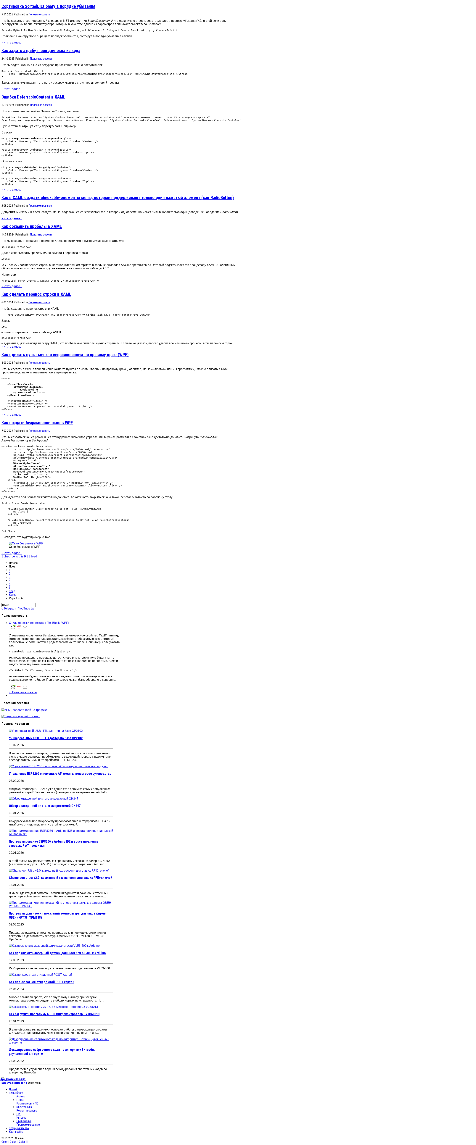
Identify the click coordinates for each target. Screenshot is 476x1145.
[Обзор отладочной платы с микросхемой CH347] (43, 798)
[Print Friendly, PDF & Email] (19, 629)
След (12, 591)
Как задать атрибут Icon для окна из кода (40, 50)
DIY (18, 1114)
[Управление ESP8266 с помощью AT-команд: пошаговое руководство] (58, 766)
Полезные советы (39, 14)
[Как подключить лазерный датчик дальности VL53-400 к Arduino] (54, 945)
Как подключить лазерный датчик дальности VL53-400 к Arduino (57, 953)
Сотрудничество (19, 1128)
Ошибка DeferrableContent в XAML (33, 97)
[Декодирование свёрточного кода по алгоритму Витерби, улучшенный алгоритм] (61, 1042)
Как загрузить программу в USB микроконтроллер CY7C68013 (54, 1014)
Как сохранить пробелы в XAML (31, 226)
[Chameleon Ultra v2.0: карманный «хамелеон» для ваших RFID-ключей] (59, 870)
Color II (14, 1142)
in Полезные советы (23, 692)
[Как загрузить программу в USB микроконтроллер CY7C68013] (53, 1006)
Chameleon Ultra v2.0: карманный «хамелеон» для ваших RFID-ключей (60, 878)
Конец (12, 594)
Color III (23, 1142)
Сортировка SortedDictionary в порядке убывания (48, 6)
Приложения (23, 1121)
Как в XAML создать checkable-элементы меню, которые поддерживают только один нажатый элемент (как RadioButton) (117, 197)
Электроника (24, 1107)
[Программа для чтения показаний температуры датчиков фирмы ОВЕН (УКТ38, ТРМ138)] (61, 906)
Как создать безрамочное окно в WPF (37, 422)
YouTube (24, 608)
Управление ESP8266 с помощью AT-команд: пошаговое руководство (60, 774)
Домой (13, 1089)
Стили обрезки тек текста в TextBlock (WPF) (39, 622)
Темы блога (16, 1093)
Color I (5, 1142)
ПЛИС (20, 1100)
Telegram (10, 608)
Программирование (40, 205)
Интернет (22, 1117)
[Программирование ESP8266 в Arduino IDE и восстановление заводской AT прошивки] (61, 834)
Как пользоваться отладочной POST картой (41, 982)
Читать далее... (11, 42)
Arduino (20, 1096)
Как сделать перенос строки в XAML (36, 294)
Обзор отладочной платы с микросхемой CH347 (45, 806)
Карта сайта (16, 1131)
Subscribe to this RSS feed (19, 556)
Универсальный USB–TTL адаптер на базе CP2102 (46, 738)
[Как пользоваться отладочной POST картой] (40, 974)
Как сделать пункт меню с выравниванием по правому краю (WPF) (65, 354)
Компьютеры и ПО (27, 1103)
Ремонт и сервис (26, 1110)
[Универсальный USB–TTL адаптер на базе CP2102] (46, 730)
